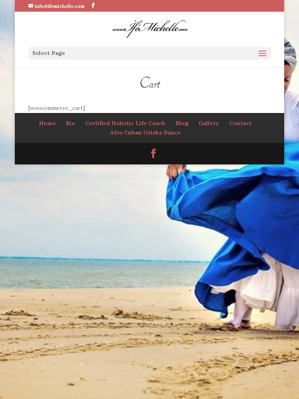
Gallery (209, 123)
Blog (182, 123)
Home (47, 123)
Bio (70, 123)
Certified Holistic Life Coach (125, 123)
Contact (240, 123)
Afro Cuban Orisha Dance (145, 132)
